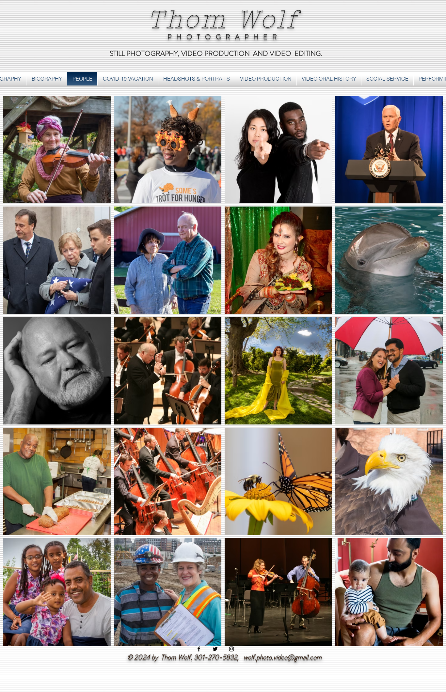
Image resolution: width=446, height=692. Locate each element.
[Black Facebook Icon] (199, 649)
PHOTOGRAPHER (224, 37)
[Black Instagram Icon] (231, 649)
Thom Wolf (223, 19)
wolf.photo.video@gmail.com (283, 657)
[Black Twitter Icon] (215, 649)
